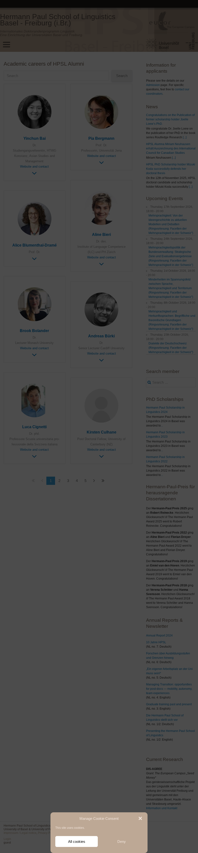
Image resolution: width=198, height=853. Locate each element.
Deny (121, 841)
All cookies (76, 841)
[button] (140, 818)
